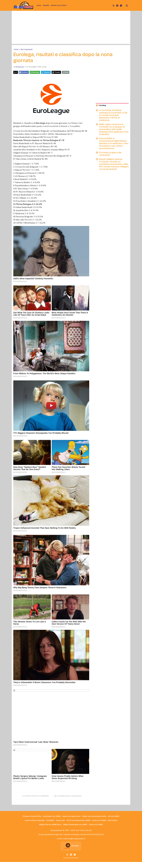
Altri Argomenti (27, 49)
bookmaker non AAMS (52, 816)
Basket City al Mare (58, 5)
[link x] (113, 5)
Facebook (24, 72)
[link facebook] (117, 5)
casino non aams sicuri (71, 816)
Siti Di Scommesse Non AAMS (78, 820)
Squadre (46, 5)
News (39, 5)
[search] (127, 5)
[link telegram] (121, 5)
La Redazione (19, 67)
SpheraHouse (75, 858)
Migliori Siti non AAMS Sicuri (50, 824)
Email (66, 72)
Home (16, 49)
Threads (57, 72)
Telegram (47, 72)
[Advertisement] (71, 29)
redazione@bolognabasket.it (74, 839)
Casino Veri (60, 820)
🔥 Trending (101, 105)
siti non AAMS (113, 816)
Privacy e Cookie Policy (32, 816)
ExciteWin (50, 820)
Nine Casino (112, 820)
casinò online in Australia (35, 820)
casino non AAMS (99, 820)
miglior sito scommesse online (94, 816)
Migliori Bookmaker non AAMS (75, 824)
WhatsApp (35, 72)
